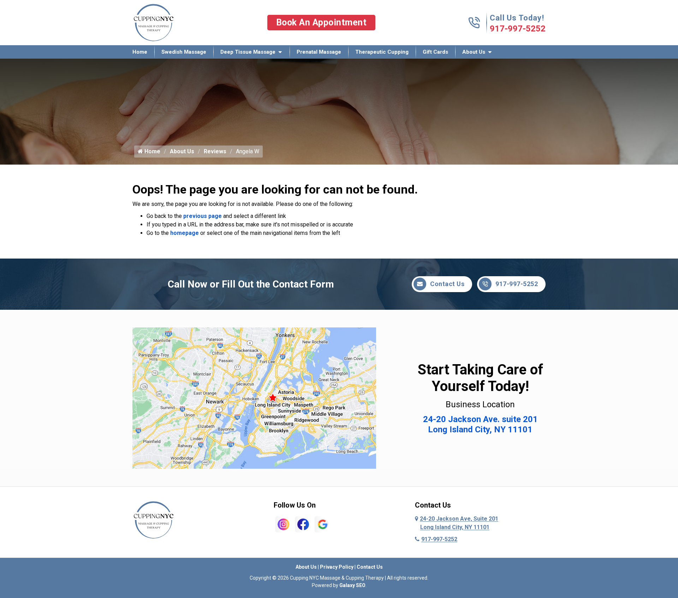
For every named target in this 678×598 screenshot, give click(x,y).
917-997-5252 (518, 29)
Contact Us (447, 284)
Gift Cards (435, 52)
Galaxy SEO (352, 585)
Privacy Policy (336, 567)
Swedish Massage (183, 52)
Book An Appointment (321, 22)
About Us (473, 52)
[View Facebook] (303, 524)
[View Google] (323, 524)
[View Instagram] (283, 524)
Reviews (215, 151)
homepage (184, 233)
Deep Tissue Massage (247, 52)
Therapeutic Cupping (382, 52)
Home (139, 52)
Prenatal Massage (319, 52)
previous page (202, 216)
